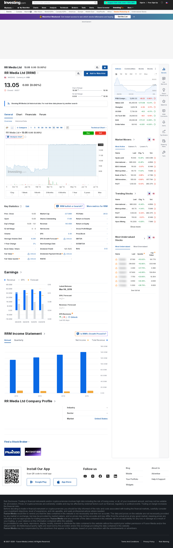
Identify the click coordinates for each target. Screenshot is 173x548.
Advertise (156, 473)
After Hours (38, 12)
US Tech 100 (120, 116)
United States (101, 418)
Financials (30, 114)
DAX (117, 120)
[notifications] (162, 2)
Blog (128, 468)
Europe (80, 12)
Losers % (144, 147)
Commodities (129, 69)
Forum (42, 114)
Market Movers (123, 139)
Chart (19, 114)
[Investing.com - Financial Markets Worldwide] (15, 3)
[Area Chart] (12, 127)
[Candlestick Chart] (7, 127)
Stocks (9, 12)
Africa (109, 12)
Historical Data (21, 121)
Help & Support (158, 479)
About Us (156, 468)
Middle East (90, 12)
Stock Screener (103, 8)
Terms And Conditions (130, 542)
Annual (7, 340)
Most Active (120, 147)
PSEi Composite (121, 98)
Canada (19, 12)
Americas (72, 12)
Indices (118, 69)
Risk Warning (164, 542)
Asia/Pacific (101, 12)
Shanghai (119, 107)
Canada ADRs (61, 12)
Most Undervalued (122, 247)
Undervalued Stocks (139, 12)
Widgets (129, 484)
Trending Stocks (124, 193)
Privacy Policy (148, 542)
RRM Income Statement (23, 334)
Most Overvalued (140, 247)
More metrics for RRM (97, 206)
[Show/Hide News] (67, 127)
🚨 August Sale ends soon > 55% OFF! (120, 3)
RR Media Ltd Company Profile (28, 401)
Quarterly (18, 340)
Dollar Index (120, 124)
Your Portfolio (132, 479)
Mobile (129, 473)
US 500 (118, 111)
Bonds (141, 69)
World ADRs (49, 12)
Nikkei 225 (119, 103)
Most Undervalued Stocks (125, 238)
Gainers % (132, 147)
